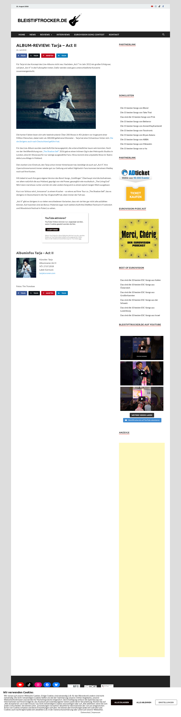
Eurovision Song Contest (89, 34)
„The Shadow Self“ (51, 151)
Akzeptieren (52, 230)
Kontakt (114, 34)
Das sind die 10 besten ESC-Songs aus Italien (140, 280)
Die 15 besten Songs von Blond (134, 108)
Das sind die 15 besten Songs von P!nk (137, 117)
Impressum (96, 712)
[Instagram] (155, 6)
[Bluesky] (56, 684)
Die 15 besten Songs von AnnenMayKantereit (141, 126)
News (33, 34)
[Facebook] (163, 6)
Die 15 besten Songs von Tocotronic (136, 130)
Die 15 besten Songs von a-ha (133, 148)
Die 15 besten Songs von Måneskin (136, 144)
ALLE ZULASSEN (121, 702)
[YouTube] (152, 6)
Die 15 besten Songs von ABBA (134, 139)
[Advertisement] (142, 550)
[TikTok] (159, 6)
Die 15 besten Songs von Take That (136, 112)
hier (80, 239)
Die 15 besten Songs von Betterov (135, 121)
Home (22, 34)
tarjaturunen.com (47, 273)
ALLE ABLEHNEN (143, 702)
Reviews (45, 34)
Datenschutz (85, 712)
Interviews (63, 34)
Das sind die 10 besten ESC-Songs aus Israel (140, 315)
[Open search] (163, 35)
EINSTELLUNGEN (166, 702)
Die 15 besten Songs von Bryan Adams (137, 135)
